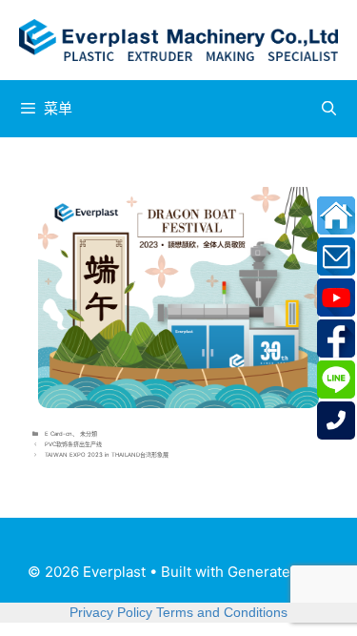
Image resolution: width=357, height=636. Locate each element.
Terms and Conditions (222, 612)
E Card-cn (58, 433)
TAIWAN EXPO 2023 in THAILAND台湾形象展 (107, 454)
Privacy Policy (110, 612)
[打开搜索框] (329, 108)
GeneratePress (278, 572)
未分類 (88, 433)
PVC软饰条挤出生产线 (73, 444)
